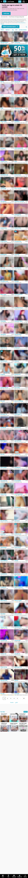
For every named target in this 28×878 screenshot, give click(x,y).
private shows (23, 29)
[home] (8, 1)
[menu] (1, 1)
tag (13, 29)
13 (23, 698)
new (16, 29)
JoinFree (20, 1)
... (20, 698)
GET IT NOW (19, 54)
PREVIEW (5, 720)
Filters (2, 29)
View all (25, 711)
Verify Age (6, 13)
